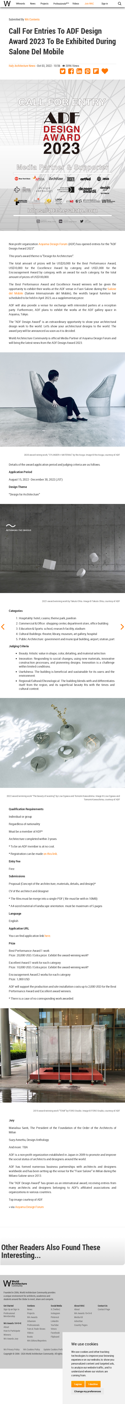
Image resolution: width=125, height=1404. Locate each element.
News (29, 1309)
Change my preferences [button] (87, 1391)
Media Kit (78, 1317)
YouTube (55, 1325)
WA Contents (32, 19)
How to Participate (12, 1331)
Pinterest (55, 1317)
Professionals (33, 1325)
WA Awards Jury (11, 1338)
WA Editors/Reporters (36, 1340)
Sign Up (7, 1309)
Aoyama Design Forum (53, 244)
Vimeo (54, 1329)
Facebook (55, 1332)
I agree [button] (78, 1384)
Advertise (78, 1321)
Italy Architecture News (22, 65)
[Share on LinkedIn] (79, 71)
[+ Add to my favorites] (105, 71)
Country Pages (80, 1325)
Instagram (55, 1313)
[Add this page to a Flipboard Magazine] (96, 71)
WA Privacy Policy (12, 1349)
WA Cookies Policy (31, 1349)
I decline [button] (93, 1384)
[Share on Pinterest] (87, 71)
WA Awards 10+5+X (83, 1313)
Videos (30, 1332)
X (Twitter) (55, 1309)
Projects (31, 1313)
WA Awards (32, 1317)
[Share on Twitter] (62, 71)
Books (30, 1336)
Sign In (16, 1309)
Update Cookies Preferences (56, 1349)
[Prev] (2, 626)
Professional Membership (9, 1315)
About (6, 1327)
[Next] (122, 626)
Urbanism (31, 1321)
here (47, 936)
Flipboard (55, 1336)
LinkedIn (55, 1321)
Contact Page (104, 1309)
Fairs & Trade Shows (36, 1329)
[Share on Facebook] (71, 71)
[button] (119, 3)
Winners (7, 1334)
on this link (50, 854)
